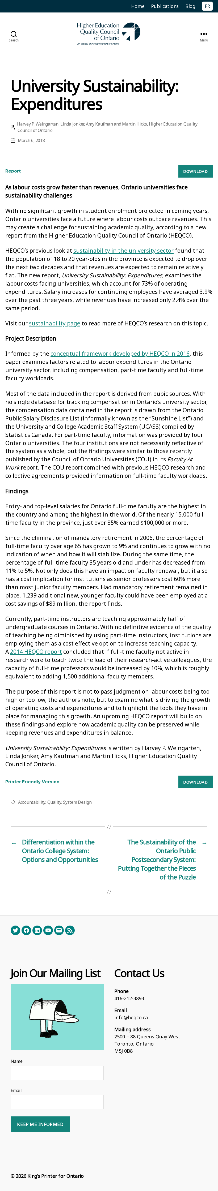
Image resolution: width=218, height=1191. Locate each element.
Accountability (31, 802)
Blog (190, 6)
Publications (165, 6)
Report (13, 171)
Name (17, 1061)
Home (138, 6)
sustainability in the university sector (123, 250)
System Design (77, 802)
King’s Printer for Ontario (55, 1176)
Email (16, 1090)
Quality (54, 802)
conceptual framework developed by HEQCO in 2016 (120, 353)
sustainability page (54, 323)
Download (195, 171)
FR (207, 6)
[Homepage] (109, 34)
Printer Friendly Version (32, 781)
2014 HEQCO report (36, 651)
